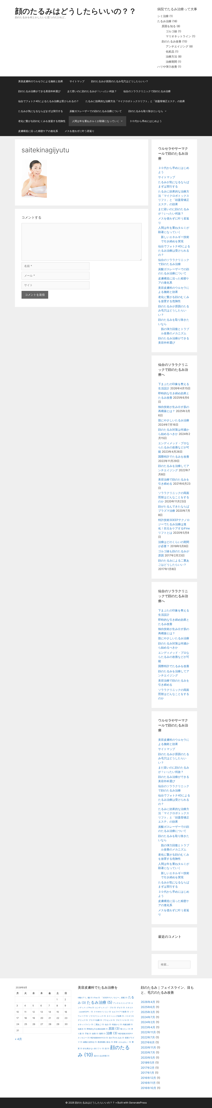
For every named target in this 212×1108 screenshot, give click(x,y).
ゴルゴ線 (171, 31)
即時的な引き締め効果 (97, 1029)
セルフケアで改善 (120, 1012)
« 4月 (18, 1039)
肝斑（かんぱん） (122, 1042)
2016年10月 (148, 1088)
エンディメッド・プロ (105, 1008)
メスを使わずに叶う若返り (79, 131)
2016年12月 (148, 1077)
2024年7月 (148, 1017)
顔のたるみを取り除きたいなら (145, 111)
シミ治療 (163, 16)
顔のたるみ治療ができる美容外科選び (39, 91)
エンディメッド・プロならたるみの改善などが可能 (173, 447)
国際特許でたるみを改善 (173, 456)
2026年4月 (148, 1002)
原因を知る (169, 26)
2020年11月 (148, 1047)
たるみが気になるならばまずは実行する (40, 111)
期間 (102, 1034)
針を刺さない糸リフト (93, 1049)
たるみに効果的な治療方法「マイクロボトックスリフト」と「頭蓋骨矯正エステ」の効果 (135, 101)
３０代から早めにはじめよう (146, 121)
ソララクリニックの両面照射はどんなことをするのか (173, 497)
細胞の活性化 (90, 1042)
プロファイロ (122, 1020)
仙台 (108, 1024)
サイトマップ (77, 81)
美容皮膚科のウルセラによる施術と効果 (40, 81)
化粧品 (170, 51)
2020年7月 (148, 1052)
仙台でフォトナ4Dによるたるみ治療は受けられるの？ (48, 101)
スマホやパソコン (102, 1012)
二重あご (99, 1024)
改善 (95, 1034)
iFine (96, 998)
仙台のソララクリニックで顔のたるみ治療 (147, 91)
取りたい (125, 1029)
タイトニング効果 (115, 1016)
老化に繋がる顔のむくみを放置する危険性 (41, 121)
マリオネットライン (178, 36)
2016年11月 (148, 1082)
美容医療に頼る (105, 1042)
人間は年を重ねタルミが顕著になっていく (95, 121)
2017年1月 (147, 1072)
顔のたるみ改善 (171, 41)
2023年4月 (148, 1027)
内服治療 (128, 1024)
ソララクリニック (97, 1016)
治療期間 (171, 61)
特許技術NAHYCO (99, 1038)
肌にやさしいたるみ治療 (173, 420)
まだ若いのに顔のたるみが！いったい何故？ (92, 91)
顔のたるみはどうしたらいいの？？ (75, 11)
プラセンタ (109, 1020)
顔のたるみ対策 (101, 1056)
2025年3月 (148, 1012)
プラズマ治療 (95, 1020)
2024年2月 (148, 1022)
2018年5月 (148, 1062)
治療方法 (171, 56)
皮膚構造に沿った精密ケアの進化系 (38, 131)
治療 (111, 1033)
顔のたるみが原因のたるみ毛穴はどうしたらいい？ (119, 81)
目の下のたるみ (116, 1038)
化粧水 (82, 1029)
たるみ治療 (164, 21)
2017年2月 (148, 1067)
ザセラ (121, 1008)
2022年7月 (148, 1037)
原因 (114, 1028)
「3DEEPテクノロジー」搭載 (114, 998)
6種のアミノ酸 (85, 998)
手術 (88, 1034)
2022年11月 (148, 1032)
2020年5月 (148, 1057)
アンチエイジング (177, 46)
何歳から (117, 1024)
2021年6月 (148, 1042)
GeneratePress (138, 1102)
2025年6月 (148, 1007)
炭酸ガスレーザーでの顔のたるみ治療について (96, 111)
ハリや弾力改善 (167, 66)
